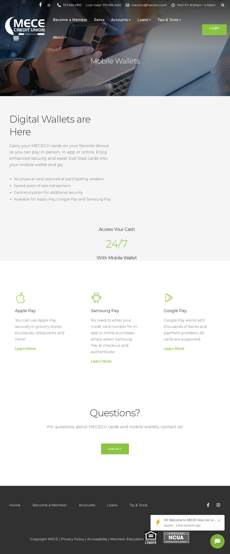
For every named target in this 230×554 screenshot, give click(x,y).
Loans (142, 20)
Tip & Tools (138, 505)
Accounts (119, 20)
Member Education (127, 539)
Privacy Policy (72, 539)
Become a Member (70, 20)
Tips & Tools (168, 20)
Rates (99, 20)
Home (14, 505)
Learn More (25, 349)
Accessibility (97, 539)
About (58, 37)
